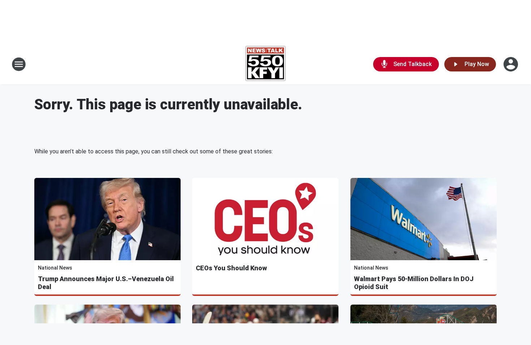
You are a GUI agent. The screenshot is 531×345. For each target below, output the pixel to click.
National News (55, 268)
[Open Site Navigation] (19, 64)
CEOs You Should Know (231, 268)
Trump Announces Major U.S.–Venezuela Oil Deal (106, 283)
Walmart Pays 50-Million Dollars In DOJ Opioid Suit (414, 283)
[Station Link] (265, 64)
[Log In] (511, 64)
